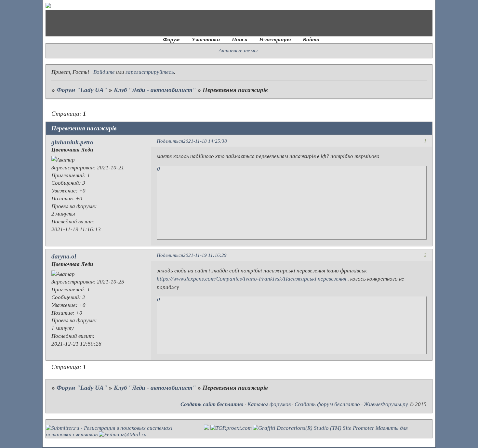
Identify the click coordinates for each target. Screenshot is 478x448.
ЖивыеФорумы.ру (386, 404)
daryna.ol (63, 256)
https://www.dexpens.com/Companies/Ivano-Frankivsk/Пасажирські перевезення (251, 279)
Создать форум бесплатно (327, 404)
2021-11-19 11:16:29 (205, 255)
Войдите (104, 72)
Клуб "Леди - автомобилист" (155, 89)
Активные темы (238, 50)
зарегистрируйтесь (150, 72)
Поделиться (170, 141)
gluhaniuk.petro (72, 142)
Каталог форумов (269, 404)
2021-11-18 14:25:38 (205, 141)
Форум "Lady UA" (82, 89)
